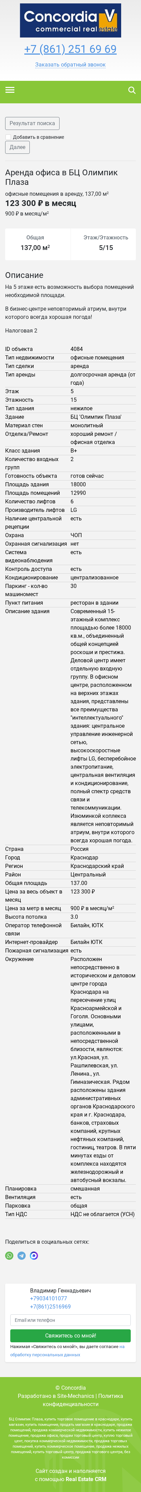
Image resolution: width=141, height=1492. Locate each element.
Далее (17, 147)
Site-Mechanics (75, 1396)
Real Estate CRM (86, 1479)
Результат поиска (32, 123)
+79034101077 (48, 1298)
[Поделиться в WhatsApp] (9, 1256)
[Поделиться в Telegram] (21, 1256)
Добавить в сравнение (38, 137)
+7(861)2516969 (50, 1306)
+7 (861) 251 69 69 (70, 49)
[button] (70, 64)
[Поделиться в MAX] (34, 1256)
